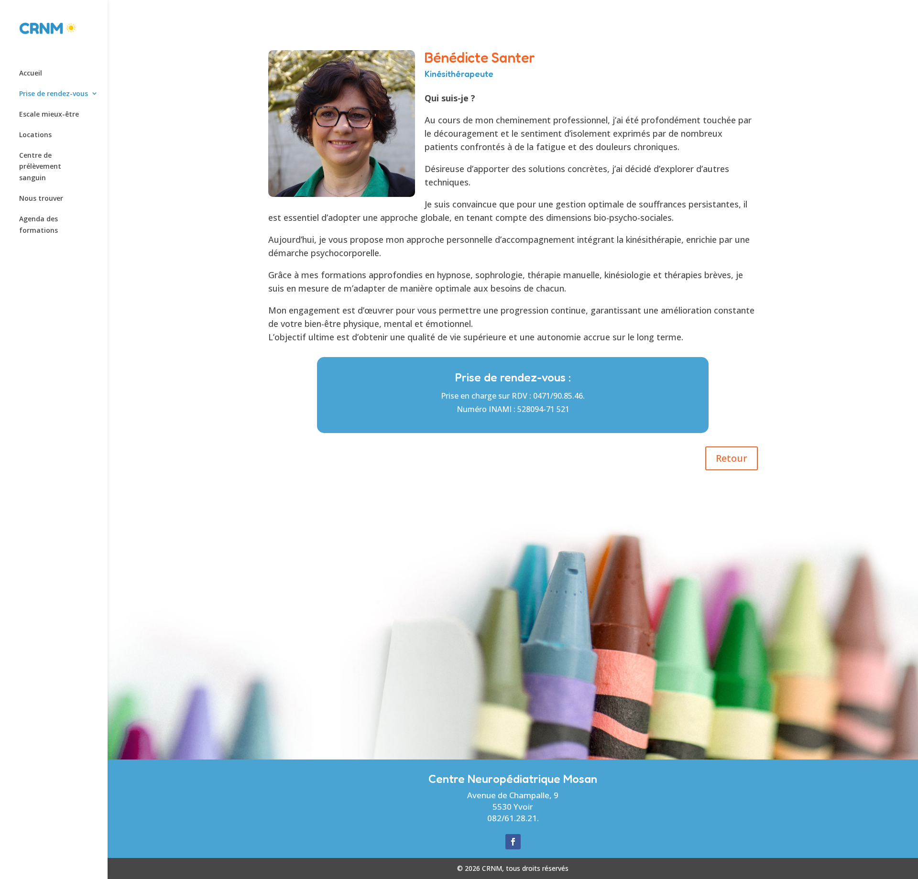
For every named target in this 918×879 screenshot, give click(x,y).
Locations (35, 134)
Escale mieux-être (49, 114)
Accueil (30, 72)
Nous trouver (41, 198)
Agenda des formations (38, 224)
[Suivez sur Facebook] (513, 841)
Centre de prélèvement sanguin (40, 167)
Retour (731, 458)
